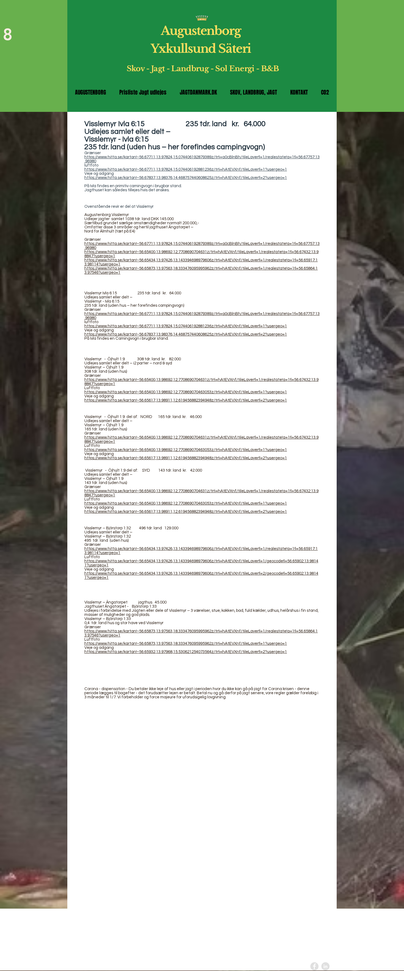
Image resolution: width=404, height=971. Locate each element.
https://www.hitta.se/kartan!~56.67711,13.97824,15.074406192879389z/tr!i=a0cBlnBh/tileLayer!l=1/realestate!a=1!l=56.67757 (199, 157)
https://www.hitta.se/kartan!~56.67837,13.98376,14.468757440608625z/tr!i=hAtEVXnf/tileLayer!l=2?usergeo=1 (185, 178)
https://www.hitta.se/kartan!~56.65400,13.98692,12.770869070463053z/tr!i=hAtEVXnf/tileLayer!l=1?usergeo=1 (185, 392)
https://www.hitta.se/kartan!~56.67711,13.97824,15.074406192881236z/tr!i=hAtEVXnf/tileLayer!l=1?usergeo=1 (185, 169)
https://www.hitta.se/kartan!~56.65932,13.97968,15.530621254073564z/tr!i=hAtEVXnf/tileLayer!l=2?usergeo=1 (185, 652)
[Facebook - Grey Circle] (314, 966)
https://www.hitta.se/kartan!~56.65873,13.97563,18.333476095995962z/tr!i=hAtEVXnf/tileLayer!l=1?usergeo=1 (185, 643)
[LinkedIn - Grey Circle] (325, 966)
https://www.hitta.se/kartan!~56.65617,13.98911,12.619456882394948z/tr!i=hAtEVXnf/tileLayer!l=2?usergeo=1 (185, 400)
